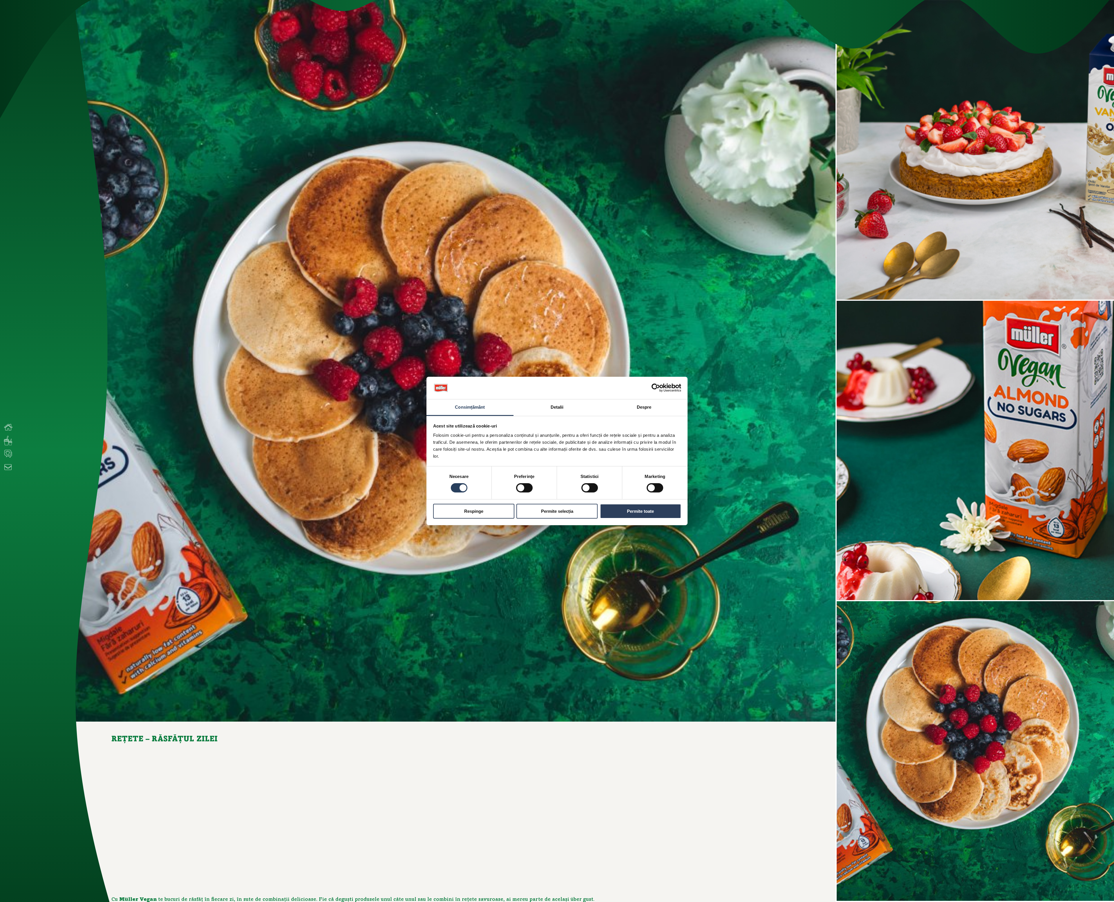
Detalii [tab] (557, 407)
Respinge (473, 511)
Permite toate (640, 511)
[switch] (524, 487)
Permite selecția (557, 511)
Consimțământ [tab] (470, 407)
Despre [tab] (644, 407)
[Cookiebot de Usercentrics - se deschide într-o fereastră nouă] (655, 387)
